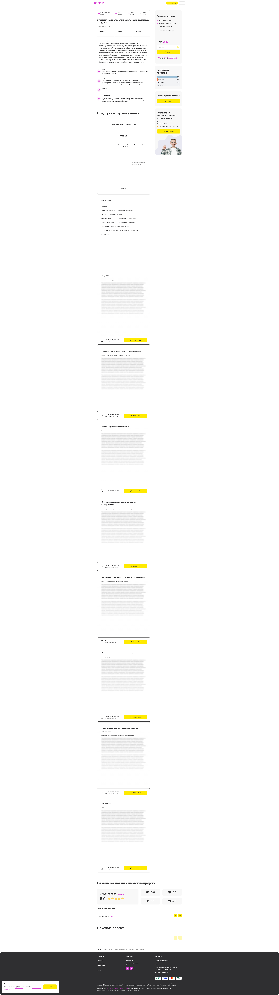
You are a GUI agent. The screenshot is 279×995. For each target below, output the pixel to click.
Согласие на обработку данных (163, 969)
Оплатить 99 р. (137, 340)
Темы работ (133, 3)
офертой (159, 57)
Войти (182, 3)
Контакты (148, 3)
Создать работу (172, 3)
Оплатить (170, 52)
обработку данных (173, 58)
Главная (99, 949)
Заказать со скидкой (168, 131)
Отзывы (111, 916)
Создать (169, 101)
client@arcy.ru (129, 960)
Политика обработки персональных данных (166, 967)
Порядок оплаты (101, 965)
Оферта (157, 964)
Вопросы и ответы (101, 968)
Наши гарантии (101, 963)
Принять (50, 987)
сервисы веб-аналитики (121, 988)
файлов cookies (19, 988)
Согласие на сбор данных (161, 972)
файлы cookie (109, 988)
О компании (100, 960)
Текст (105, 949)
